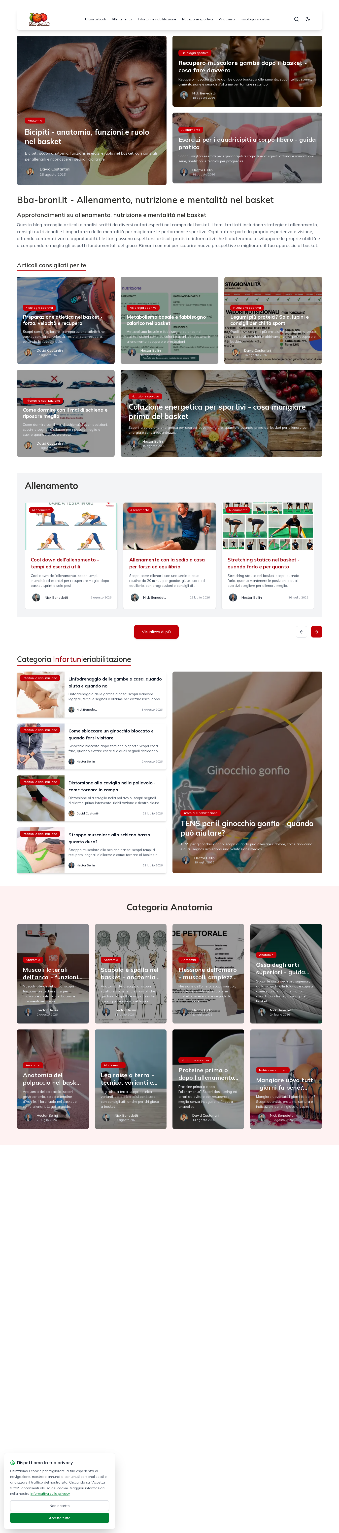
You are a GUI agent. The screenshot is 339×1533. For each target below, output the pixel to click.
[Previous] (301, 632)
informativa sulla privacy (50, 1493)
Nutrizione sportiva (197, 19)
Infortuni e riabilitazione (157, 19)
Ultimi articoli (95, 19)
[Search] (296, 19)
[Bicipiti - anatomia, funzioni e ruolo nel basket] (92, 110)
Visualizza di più (156, 631)
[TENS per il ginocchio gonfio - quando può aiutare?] (247, 772)
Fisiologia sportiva (255, 19)
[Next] (316, 632)
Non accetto (60, 1505)
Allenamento (122, 19)
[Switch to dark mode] (307, 19)
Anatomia (227, 19)
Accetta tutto (59, 1518)
